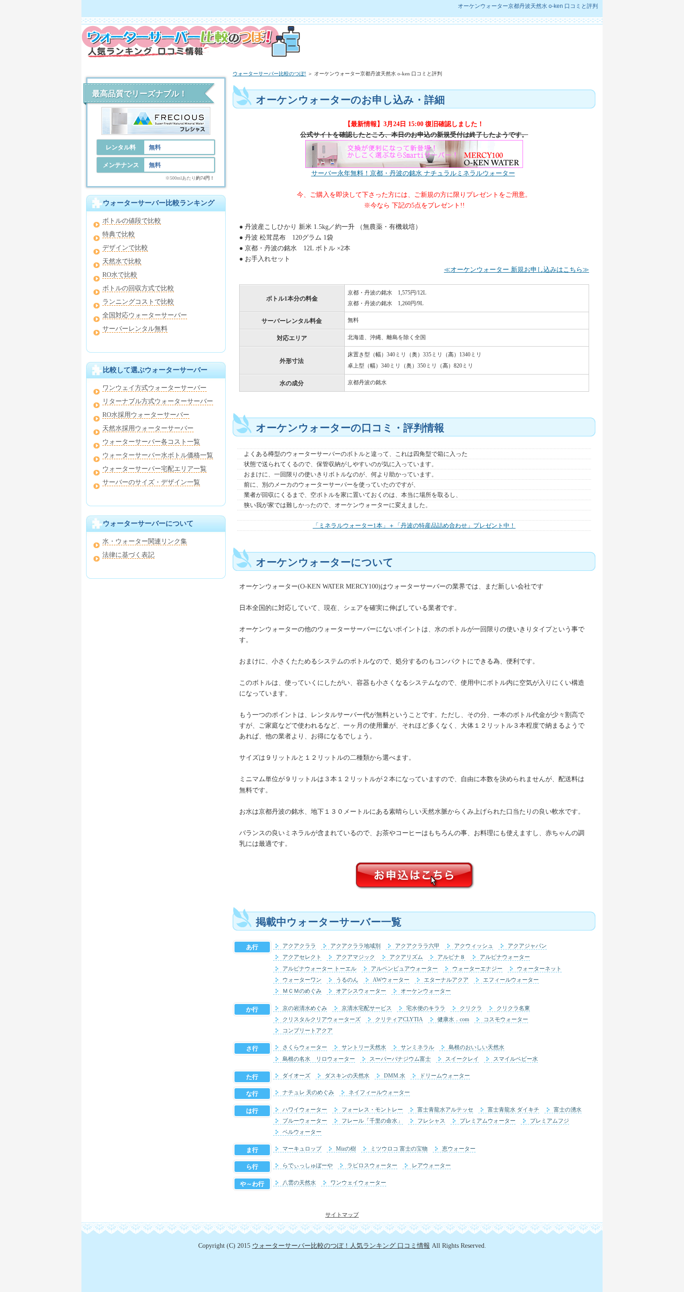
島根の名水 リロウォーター (318, 1059)
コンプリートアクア (307, 1031)
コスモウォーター (505, 1020)
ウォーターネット (539, 969)
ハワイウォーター (304, 1110)
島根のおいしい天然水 (476, 1047)
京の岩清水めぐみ (304, 1008)
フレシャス (431, 1121)
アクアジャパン (527, 946)
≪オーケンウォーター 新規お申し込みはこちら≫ (516, 269)
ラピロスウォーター (372, 1166)
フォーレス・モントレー (372, 1110)
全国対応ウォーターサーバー (144, 315)
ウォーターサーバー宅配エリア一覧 (154, 468)
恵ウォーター (459, 1149)
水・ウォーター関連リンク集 (144, 541)
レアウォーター (431, 1166)
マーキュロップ (302, 1149)
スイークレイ (462, 1059)
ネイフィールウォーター (379, 1093)
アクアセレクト (302, 957)
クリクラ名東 (513, 1008)
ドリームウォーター (445, 1076)
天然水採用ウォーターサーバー (148, 428)
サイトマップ (342, 1215)
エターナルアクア (446, 980)
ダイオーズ (296, 1076)
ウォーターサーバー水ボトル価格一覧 (157, 455)
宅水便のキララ (425, 1008)
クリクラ (471, 1008)
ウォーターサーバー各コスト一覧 (151, 441)
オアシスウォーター (361, 991)
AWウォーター (391, 980)
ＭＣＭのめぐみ (302, 991)
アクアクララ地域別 (355, 946)
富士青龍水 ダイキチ (513, 1110)
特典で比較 (118, 234)
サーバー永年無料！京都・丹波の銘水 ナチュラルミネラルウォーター (413, 173)
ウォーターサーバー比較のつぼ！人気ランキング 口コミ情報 (341, 1245)
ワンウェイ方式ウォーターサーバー (154, 387)
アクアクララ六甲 (417, 946)
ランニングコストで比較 (138, 301)
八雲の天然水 (299, 1183)
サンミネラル (417, 1047)
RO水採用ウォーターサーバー (145, 414)
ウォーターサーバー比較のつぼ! (269, 73)
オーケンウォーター (426, 991)
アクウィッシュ (473, 946)
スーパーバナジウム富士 (400, 1059)
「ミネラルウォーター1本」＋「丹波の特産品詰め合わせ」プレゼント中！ (414, 525)
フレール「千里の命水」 (372, 1121)
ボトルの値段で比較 (131, 220)
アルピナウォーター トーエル (319, 969)
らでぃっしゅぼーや (307, 1166)
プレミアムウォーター (488, 1121)
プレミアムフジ (549, 1121)
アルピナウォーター (505, 957)
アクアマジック (355, 957)
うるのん (347, 980)
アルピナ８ (451, 957)
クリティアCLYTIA (399, 1020)
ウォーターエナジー (477, 969)
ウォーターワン (302, 980)
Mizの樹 (346, 1149)
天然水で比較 (121, 261)
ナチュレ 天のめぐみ (308, 1093)
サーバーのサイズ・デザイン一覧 (151, 482)
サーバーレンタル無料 (135, 328)
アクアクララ (299, 946)
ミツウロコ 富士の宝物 (399, 1149)
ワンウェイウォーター (358, 1183)
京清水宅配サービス (367, 1008)
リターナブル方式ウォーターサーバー (157, 401)
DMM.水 (394, 1076)
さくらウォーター (304, 1047)
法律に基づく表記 (128, 554)
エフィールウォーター (511, 980)
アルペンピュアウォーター (404, 969)
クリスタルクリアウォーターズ (321, 1020)
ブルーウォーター (304, 1121)
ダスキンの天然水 (347, 1076)
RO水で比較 (119, 274)
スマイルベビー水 (515, 1059)
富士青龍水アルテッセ (445, 1110)
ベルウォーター (302, 1132)
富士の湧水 (568, 1110)
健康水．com (453, 1020)
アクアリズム (406, 957)
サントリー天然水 (364, 1047)
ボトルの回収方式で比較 (138, 288)
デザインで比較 (125, 247)
